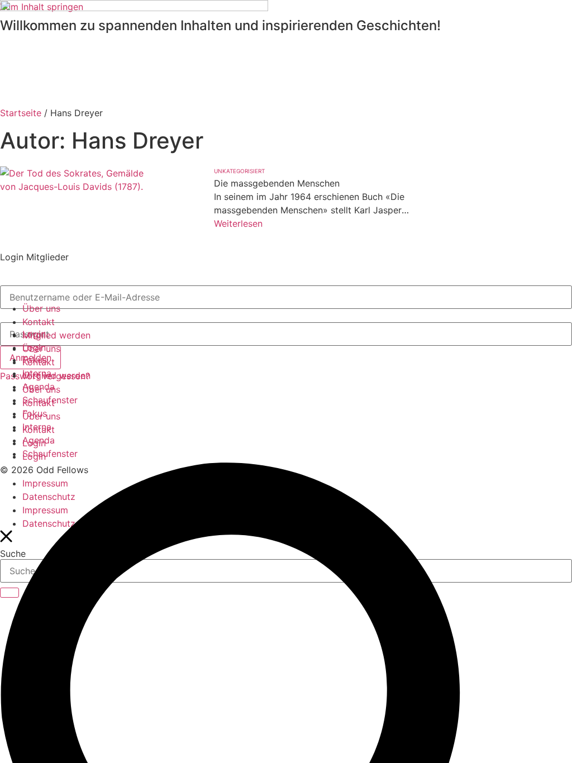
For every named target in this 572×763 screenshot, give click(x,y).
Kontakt (38, 321)
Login (34, 334)
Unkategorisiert (239, 171)
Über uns (41, 308)
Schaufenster (50, 400)
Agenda (38, 386)
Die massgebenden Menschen (278, 183)
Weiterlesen (238, 223)
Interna (36, 373)
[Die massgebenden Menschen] (78, 217)
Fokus (34, 359)
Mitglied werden (56, 335)
